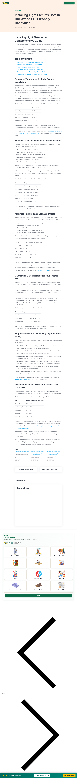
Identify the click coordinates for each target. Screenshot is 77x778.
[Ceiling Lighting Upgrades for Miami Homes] (23, 456)
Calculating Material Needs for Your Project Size (30, 69)
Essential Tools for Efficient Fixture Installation (29, 64)
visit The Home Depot (43, 270)
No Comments (32, 27)
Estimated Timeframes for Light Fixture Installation (30, 62)
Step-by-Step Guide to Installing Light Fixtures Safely (31, 72)
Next (38, 595)
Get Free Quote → (69, 775)
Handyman (18, 10)
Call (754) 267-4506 (42, 775)
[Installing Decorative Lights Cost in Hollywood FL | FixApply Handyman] (55, 456)
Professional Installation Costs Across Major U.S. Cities (32, 74)
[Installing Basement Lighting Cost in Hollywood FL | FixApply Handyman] (39, 456)
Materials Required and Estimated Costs (28, 67)
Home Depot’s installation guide (23, 379)
